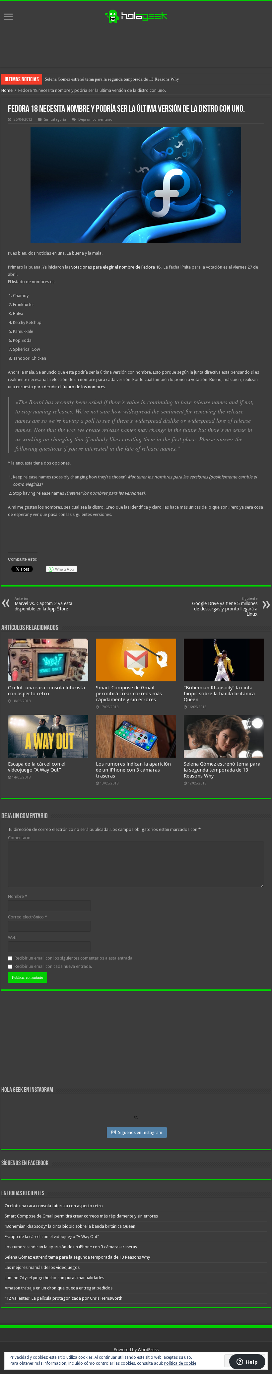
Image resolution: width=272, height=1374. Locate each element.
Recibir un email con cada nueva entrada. (53, 966)
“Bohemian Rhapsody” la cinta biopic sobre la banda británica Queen (219, 694)
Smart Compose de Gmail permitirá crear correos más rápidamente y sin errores (129, 694)
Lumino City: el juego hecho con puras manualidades (54, 1277)
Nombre (17, 896)
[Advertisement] (136, 46)
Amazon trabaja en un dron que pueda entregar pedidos (58, 1287)
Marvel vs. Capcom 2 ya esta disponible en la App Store (43, 603)
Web (12, 937)
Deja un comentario (95, 119)
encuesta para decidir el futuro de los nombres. (60, 386)
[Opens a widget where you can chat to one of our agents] (247, 1362)
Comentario (19, 837)
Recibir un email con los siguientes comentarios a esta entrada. (74, 958)
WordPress (148, 1349)
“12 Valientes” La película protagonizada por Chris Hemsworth (63, 1298)
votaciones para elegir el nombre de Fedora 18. (117, 267)
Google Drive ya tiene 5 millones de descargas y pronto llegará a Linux (224, 606)
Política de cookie (180, 1363)
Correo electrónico (27, 916)
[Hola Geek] (136, 16)
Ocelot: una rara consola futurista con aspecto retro (46, 691)
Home (7, 90)
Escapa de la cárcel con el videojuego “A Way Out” (36, 767)
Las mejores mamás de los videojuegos (79, 79)
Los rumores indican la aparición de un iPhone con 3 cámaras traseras (133, 770)
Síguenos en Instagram (140, 1132)
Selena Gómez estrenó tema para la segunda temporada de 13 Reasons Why (222, 770)
